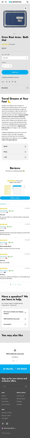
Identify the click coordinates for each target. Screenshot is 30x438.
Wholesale (19, 401)
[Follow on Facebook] (3, 424)
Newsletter (19, 404)
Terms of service (6, 404)
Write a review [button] (15, 198)
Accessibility (5, 418)
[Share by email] (15, 81)
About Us (4, 396)
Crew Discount (20, 396)
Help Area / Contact (7, 412)
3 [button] (15, 284)
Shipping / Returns (6, 415)
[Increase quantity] (10, 66)
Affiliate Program (21, 398)
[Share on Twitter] (9, 81)
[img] (3, 208)
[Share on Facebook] (6, 81)
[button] (5, 44)
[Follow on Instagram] (7, 424)
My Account (4, 398)
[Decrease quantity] (4, 66)
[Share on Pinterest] (12, 81)
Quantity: (4, 62)
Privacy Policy (5, 401)
